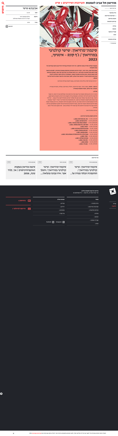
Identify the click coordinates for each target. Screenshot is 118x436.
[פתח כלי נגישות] (1, 393)
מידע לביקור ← (94, 203)
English (114, 206)
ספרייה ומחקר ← (94, 220)
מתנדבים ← (62, 210)
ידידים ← (62, 206)
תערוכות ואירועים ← (93, 206)
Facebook (48, 222)
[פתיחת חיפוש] (3, 7)
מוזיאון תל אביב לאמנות (101, 3)
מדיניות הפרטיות (36, 433)
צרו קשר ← (62, 213)
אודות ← (96, 213)
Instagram (59, 222)
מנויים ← (62, 203)
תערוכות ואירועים (74, 2)
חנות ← (96, 223)
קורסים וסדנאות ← (93, 210)
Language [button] (113, 43)
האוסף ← (96, 217)
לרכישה (10, 26)
